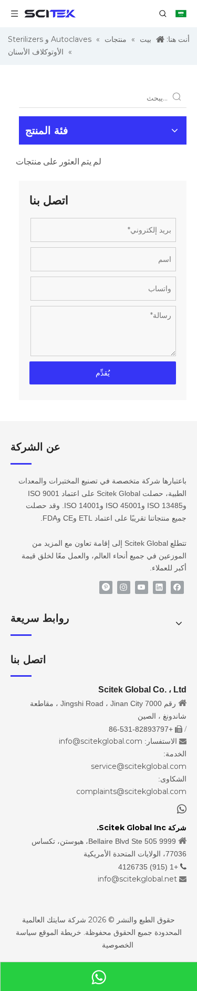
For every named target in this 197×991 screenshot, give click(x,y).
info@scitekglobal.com (100, 741)
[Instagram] (123, 587)
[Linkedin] (159, 587)
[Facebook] (177, 587)
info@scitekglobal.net (137, 879)
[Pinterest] (105, 587)
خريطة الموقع (60, 932)
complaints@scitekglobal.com (131, 791)
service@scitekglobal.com (138, 766)
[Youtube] (141, 587)
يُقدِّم (103, 373)
